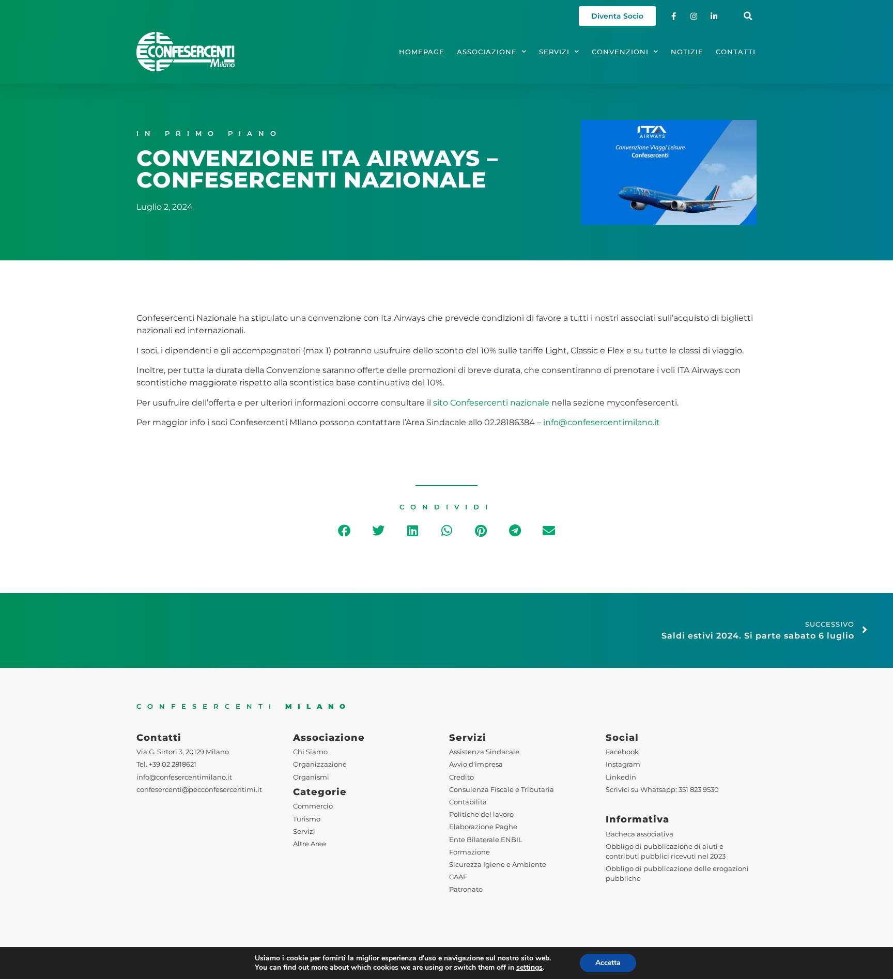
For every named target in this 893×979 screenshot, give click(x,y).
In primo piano (209, 133)
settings (529, 967)
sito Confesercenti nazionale (491, 403)
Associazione (487, 52)
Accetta (608, 963)
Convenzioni (620, 52)
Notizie (687, 52)
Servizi (554, 52)
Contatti (736, 52)
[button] (748, 16)
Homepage (421, 52)
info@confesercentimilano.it (601, 422)
